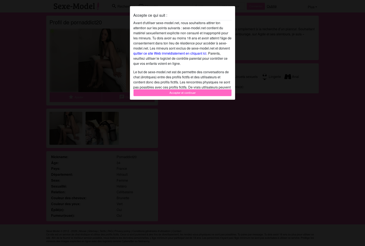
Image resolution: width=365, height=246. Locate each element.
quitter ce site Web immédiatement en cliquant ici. (170, 53)
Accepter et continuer (182, 93)
